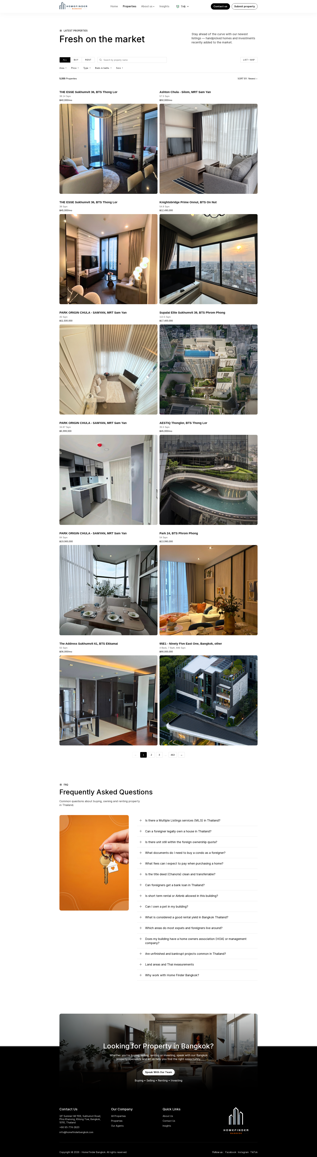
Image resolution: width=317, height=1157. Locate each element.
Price (75, 68)
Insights (167, 1125)
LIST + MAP (249, 60)
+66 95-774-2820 (69, 1127)
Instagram (243, 1152)
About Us (168, 1116)
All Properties (118, 1116)
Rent (88, 60)
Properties (117, 1120)
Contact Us (169, 1120)
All (65, 60)
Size (119, 68)
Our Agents (117, 1125)
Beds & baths (103, 68)
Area (63, 68)
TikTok (254, 1152)
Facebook (230, 1152)
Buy (76, 60)
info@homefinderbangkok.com (76, 1132)
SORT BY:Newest (248, 78)
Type (87, 68)
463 (173, 755)
